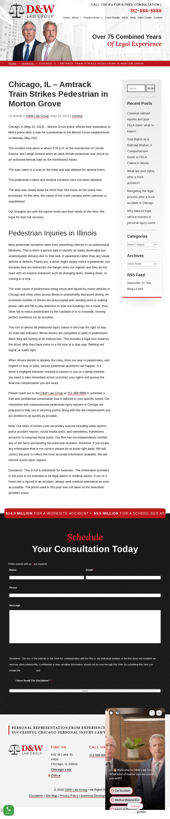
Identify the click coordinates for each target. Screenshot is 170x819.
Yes (90, 416)
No (79, 416)
